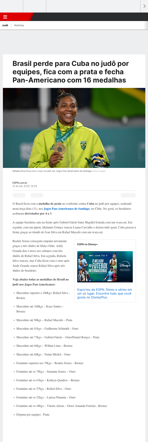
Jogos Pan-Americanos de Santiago (66, 208)
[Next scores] (144, 6)
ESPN (20, 17)
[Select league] (12, 6)
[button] (135, 17)
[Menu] (5, 17)
